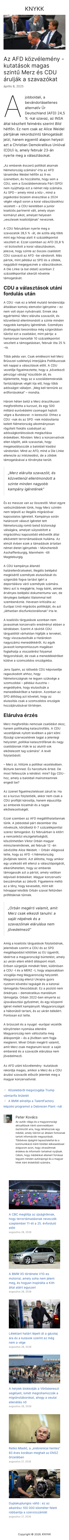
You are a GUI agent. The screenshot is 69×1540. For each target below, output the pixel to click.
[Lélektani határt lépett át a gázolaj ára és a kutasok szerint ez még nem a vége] (34, 1326)
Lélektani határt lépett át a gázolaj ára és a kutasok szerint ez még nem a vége (33, 1338)
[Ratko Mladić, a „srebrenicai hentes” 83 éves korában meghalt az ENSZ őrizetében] (34, 1441)
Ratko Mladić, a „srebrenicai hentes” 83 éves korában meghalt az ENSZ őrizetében (34, 1452)
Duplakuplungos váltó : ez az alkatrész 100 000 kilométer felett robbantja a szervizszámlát (33, 1508)
